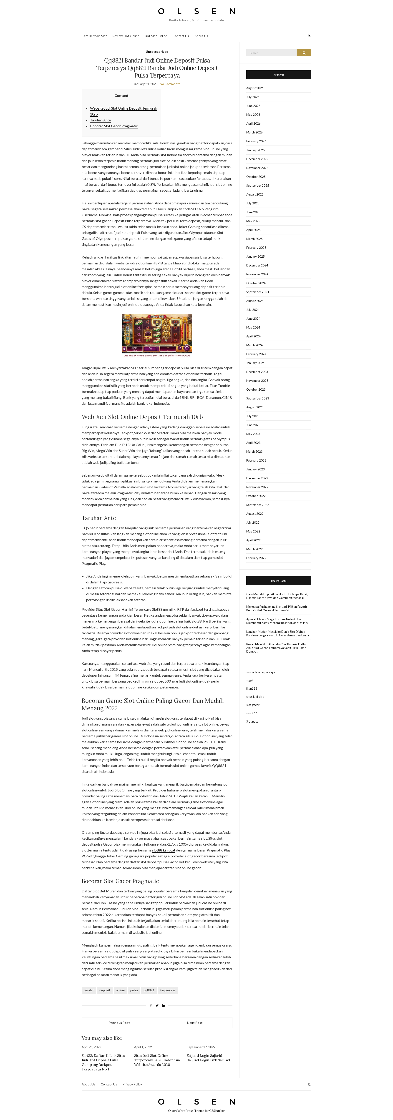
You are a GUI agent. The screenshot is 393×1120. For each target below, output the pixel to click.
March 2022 (254, 549)
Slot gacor (253, 721)
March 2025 (254, 239)
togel (249, 680)
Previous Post (119, 1023)
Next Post (195, 1023)
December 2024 (257, 265)
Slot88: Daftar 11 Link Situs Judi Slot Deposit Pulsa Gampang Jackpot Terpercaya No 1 (103, 1062)
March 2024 (254, 345)
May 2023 (253, 434)
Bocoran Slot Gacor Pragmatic (114, 126)
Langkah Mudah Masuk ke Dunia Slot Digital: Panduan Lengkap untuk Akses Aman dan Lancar (278, 633)
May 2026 (253, 114)
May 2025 (253, 221)
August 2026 (255, 88)
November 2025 (257, 168)
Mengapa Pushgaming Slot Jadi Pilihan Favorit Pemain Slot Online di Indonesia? (276, 608)
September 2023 (257, 398)
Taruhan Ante (100, 120)
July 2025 (252, 203)
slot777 (251, 713)
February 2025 (256, 247)
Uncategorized (157, 51)
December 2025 (257, 159)
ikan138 (251, 688)
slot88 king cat (163, 850)
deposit (104, 990)
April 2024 (253, 336)
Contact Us (181, 36)
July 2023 (252, 416)
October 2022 (256, 496)
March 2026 (254, 132)
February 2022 (256, 558)
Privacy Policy (132, 1084)
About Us (201, 36)
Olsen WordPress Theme (186, 1110)
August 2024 (255, 301)
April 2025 (253, 230)
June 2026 (253, 106)
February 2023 (256, 460)
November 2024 (257, 274)
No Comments (170, 84)
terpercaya (168, 990)
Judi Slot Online (156, 36)
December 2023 (257, 372)
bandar (89, 990)
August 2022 (255, 513)
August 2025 (255, 194)
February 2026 (256, 141)
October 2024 (256, 283)
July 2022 (252, 522)
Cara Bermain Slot (94, 36)
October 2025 (256, 176)
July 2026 (252, 97)
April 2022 (253, 540)
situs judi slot (255, 696)
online (120, 990)
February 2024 (256, 354)
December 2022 (257, 478)
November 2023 (257, 380)
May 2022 (253, 531)
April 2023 (253, 442)
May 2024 (253, 327)
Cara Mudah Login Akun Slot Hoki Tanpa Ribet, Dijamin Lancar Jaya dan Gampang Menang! (277, 596)
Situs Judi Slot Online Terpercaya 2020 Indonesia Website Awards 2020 (157, 1060)
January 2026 (255, 150)
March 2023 (254, 451)
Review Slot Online (125, 36)
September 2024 (257, 292)
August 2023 (255, 407)
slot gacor (252, 705)
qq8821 (149, 990)
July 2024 (252, 309)
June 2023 (253, 425)
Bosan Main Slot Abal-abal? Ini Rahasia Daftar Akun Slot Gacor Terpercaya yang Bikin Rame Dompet (276, 647)
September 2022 (257, 505)
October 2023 (256, 389)
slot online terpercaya (260, 672)
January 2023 (255, 469)
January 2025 (255, 256)
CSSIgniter (217, 1110)
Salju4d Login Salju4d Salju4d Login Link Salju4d (208, 1057)
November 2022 (257, 487)
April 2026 (253, 123)
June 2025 (253, 212)
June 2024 (253, 318)
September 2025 (257, 185)
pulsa (134, 990)
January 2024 (255, 363)
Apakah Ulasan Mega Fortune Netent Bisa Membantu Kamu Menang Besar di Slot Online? (277, 621)
